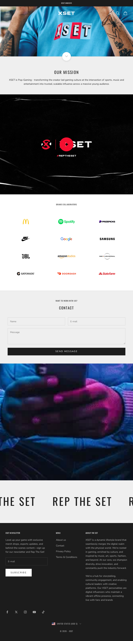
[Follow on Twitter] (16, 612)
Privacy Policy (63, 551)
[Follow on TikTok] (43, 612)
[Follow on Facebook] (7, 612)
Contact (60, 545)
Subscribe (19, 572)
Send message (66, 351)
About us (61, 540)
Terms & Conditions (66, 557)
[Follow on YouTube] (34, 612)
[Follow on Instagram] (25, 612)
